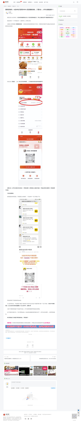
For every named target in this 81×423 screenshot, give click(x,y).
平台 (73, 29)
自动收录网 (36, 416)
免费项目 (30, 2)
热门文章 (60, 16)
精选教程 (19, 2)
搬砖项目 (67, 33)
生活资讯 (36, 2)
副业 (73, 27)
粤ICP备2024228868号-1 (47, 414)
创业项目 (69, 16)
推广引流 (46, 2)
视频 (62, 33)
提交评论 (53, 388)
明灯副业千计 (73, 35)
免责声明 (25, 414)
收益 (67, 31)
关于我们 (30, 414)
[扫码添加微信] (78, 412)
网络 (62, 36)
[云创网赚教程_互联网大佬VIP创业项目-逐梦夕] (6, 414)
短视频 (61, 29)
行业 (73, 36)
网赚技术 (14, 6)
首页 (14, 2)
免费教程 (25, 2)
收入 (62, 31)
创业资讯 (41, 2)
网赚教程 (9, 6)
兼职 (67, 29)
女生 (73, 31)
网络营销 (67, 36)
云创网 (9, 12)
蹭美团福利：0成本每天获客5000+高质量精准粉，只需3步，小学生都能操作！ (29, 9)
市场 (73, 33)
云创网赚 (35, 414)
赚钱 (62, 35)
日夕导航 (7, 320)
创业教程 (65, 16)
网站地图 (39, 414)
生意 (67, 35)
